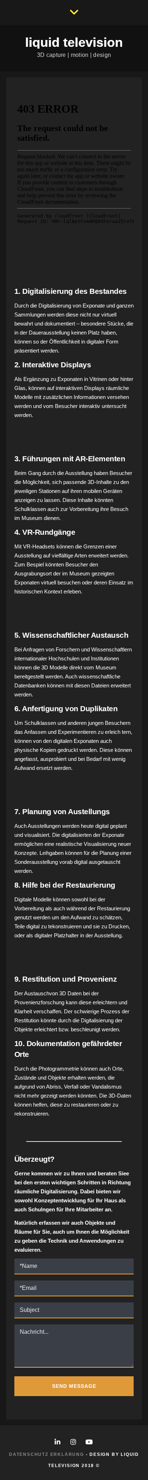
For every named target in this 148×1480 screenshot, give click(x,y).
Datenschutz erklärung (46, 1454)
